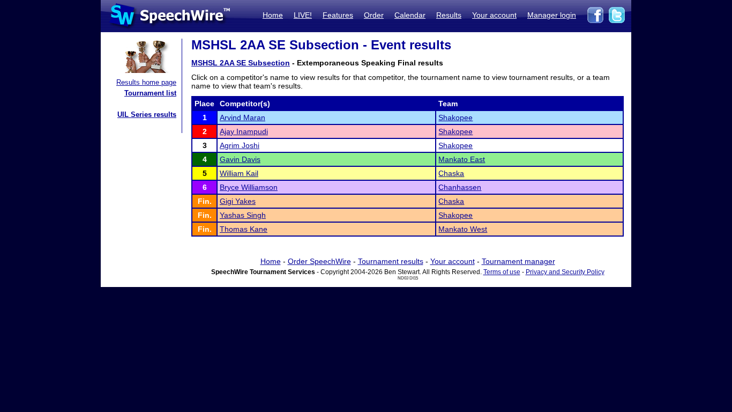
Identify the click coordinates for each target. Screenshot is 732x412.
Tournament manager (518, 261)
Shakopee (455, 117)
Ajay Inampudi (244, 131)
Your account (494, 15)
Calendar (409, 15)
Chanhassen (459, 187)
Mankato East (461, 159)
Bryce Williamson (249, 187)
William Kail (239, 173)
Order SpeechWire (319, 261)
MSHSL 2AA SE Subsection (240, 62)
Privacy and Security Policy (565, 272)
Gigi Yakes (238, 201)
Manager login (551, 15)
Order (374, 15)
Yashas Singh (243, 215)
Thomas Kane (243, 229)
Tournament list (150, 93)
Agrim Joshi (239, 145)
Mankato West (462, 229)
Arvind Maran (242, 117)
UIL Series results (146, 115)
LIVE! (303, 15)
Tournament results (390, 261)
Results (448, 15)
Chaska (451, 173)
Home (273, 15)
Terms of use (501, 272)
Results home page (146, 82)
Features (338, 15)
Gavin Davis (240, 159)
